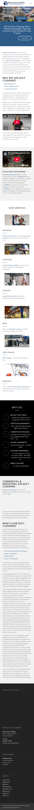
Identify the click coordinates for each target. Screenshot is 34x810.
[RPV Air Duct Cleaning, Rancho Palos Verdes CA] (14, 3)
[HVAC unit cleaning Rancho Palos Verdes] (17, 341)
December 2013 (7, 789)
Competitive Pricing (19, 432)
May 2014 (5, 784)
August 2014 (6, 782)
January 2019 (6, 780)
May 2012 (5, 795)
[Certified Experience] (6, 426)
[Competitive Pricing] (6, 434)
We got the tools (18, 415)
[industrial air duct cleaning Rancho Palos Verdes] (17, 279)
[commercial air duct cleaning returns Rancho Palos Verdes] (17, 249)
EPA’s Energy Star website (23, 677)
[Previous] (1, 12)
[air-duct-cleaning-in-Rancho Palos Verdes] (17, 220)
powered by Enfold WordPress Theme (11, 807)
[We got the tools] (6, 417)
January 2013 (6, 791)
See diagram (24, 586)
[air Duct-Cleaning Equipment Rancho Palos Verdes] (17, 370)
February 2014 (7, 786)
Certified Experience (20, 423)
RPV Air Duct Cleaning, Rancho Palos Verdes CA (19, 805)
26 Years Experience (19, 451)
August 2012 (6, 793)
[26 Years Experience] (6, 453)
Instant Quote (21, 18)
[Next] (32, 12)
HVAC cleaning (7, 358)
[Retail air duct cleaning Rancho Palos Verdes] (17, 312)
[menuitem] (27, 3)
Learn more (8, 18)
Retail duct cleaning (15, 329)
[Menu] (30, 3)
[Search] (27, 3)
